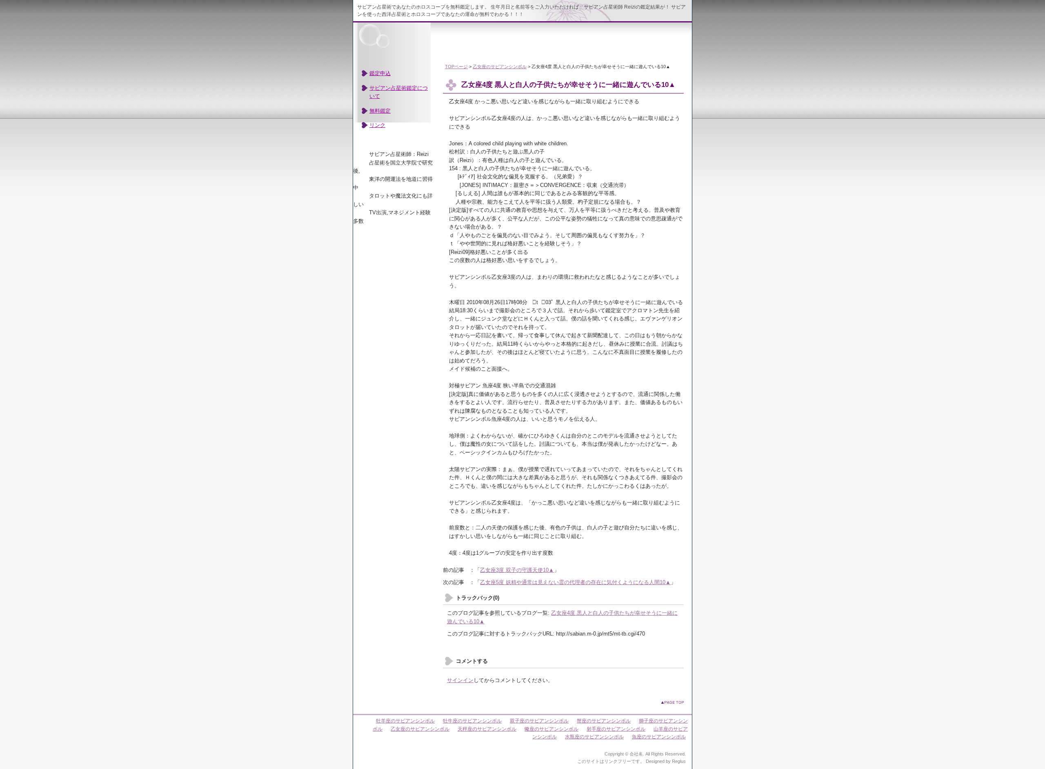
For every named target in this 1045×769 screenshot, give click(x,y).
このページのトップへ (672, 702)
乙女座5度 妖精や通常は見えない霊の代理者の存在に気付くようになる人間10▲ (575, 582)
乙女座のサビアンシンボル (500, 66)
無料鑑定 (380, 111)
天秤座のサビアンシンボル (487, 729)
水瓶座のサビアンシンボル (594, 737)
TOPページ (456, 66)
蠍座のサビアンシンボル (551, 729)
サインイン (460, 680)
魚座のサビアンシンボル (659, 737)
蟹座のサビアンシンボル (604, 721)
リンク (377, 125)
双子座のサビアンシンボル (539, 721)
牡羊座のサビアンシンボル (405, 721)
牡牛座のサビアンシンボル (472, 721)
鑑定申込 (380, 73)
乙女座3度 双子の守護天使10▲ (517, 570)
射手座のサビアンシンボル (616, 729)
